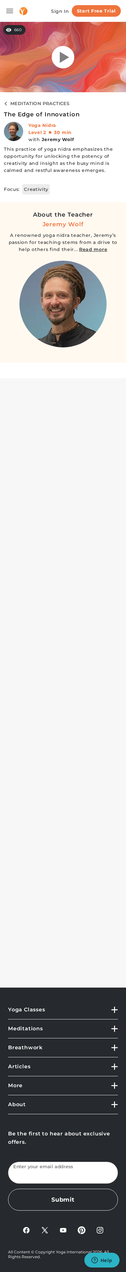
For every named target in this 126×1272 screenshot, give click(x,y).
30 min (63, 132)
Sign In (60, 11)
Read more (93, 249)
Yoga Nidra (42, 125)
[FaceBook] (26, 1230)
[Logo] (23, 11)
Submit (63, 1199)
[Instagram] (100, 1230)
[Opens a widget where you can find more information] (102, 1261)
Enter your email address (43, 1166)
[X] (45, 1230)
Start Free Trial (96, 11)
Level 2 (37, 132)
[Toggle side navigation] (9, 10)
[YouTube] (63, 1230)
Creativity (36, 189)
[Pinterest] (82, 1230)
